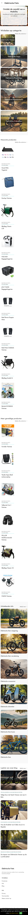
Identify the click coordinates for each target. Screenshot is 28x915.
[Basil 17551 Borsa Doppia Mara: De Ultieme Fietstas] (8, 301)
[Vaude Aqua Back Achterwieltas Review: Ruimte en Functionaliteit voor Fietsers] (8, 459)
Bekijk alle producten (20, 33)
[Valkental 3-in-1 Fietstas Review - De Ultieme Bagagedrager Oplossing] (8, 489)
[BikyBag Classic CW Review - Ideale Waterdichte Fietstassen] (8, 210)
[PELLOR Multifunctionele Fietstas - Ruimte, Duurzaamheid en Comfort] (8, 519)
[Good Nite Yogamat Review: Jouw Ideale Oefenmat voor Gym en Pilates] (8, 152)
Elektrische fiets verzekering (10, 656)
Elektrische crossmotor (8, 681)
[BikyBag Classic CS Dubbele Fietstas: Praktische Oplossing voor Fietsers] (8, 552)
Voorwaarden (5, 896)
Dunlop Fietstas (7, 198)
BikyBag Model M (7, 378)
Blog (3, 886)
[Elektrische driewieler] (14, 694)
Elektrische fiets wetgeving (9, 631)
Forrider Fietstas (7, 447)
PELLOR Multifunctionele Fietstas (7, 537)
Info (3, 883)
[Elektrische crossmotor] (14, 669)
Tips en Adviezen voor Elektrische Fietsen (11, 792)
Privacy (4, 893)
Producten (4, 881)
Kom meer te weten (14, 913)
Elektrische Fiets (8, 868)
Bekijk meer (23, 606)
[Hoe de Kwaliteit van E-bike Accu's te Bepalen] (14, 810)
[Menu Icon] (2, 3)
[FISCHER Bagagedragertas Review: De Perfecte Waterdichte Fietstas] (8, 241)
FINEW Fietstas (7, 596)
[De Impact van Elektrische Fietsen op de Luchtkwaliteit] (14, 840)
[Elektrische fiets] (14, 745)
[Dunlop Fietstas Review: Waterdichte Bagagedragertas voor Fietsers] (8, 182)
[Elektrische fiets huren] (14, 719)
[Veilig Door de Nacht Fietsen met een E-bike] (14, 780)
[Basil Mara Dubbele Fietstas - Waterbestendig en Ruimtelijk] (8, 332)
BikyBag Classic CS (8, 568)
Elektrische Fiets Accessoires (6, 164)
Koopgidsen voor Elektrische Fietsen (10, 822)
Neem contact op (6, 898)
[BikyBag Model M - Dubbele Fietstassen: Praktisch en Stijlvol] (8, 362)
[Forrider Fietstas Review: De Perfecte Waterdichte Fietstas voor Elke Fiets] (8, 430)
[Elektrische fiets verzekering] (14, 643)
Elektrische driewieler (7, 707)
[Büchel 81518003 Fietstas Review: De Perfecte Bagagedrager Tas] (8, 390)
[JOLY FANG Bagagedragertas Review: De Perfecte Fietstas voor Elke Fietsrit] (8, 271)
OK (20, 913)
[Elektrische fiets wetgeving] (14, 618)
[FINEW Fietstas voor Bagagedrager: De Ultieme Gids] (8, 580)
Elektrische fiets (6, 757)
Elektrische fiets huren (8, 732)
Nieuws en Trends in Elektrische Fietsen (11, 852)
